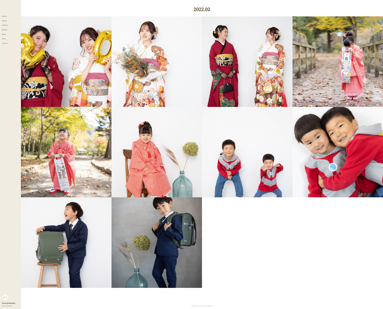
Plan (4, 39)
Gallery (5, 25)
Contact (5, 43)
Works (4, 30)
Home (4, 16)
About (4, 21)
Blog (4, 34)
